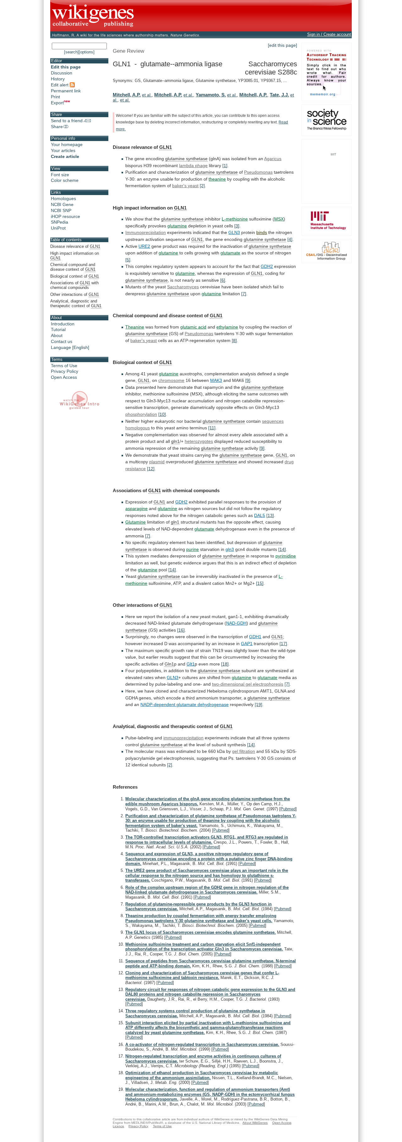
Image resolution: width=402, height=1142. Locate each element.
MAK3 (216, 380)
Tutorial (58, 329)
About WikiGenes (255, 1122)
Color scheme (65, 180)
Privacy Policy (64, 371)
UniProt (58, 228)
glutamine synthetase (186, 158)
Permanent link (66, 90)
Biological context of (74, 276)
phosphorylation (141, 414)
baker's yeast (143, 340)
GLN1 (165, 147)
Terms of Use (64, 365)
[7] (243, 293)
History (58, 78)
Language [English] (70, 347)
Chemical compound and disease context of (72, 267)
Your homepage (67, 144)
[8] (234, 340)
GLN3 (234, 232)
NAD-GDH (236, 623)
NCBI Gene (62, 204)
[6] (222, 280)
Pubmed (288, 809)
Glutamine (135, 522)
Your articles (63, 150)
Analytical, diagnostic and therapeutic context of (75, 303)
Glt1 (191, 663)
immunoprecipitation (183, 737)
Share (57, 126)
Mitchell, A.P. (127, 94)
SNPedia (59, 222)
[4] (289, 239)
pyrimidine (285, 555)
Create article (65, 156)
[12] (151, 468)
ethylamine (227, 326)
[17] (283, 643)
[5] (127, 259)
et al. (147, 94)
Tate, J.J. (279, 94)
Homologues (63, 198)
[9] (247, 380)
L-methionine (235, 218)
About (56, 335)
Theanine (134, 326)
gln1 (175, 441)
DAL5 (259, 515)
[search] (71, 52)
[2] (202, 185)
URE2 (144, 246)
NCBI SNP (61, 210)
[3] (236, 225)
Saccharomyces (183, 286)
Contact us (61, 341)
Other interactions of (74, 294)
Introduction (62, 323)
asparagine (136, 508)
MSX (279, 218)
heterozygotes (199, 441)
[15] (259, 583)
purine (192, 549)
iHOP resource (65, 216)
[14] (282, 549)
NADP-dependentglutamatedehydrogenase (184, 704)
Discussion (61, 72)
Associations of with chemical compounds (74, 285)
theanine (217, 179)
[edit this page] (282, 45)
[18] (225, 663)
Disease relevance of (75, 246)
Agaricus (272, 158)
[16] (181, 630)
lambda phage (193, 165)
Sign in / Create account (329, 34)
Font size (60, 174)
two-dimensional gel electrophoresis (247, 684)
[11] (211, 427)
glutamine (177, 225)
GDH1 (255, 636)
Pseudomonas (258, 172)
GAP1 (247, 643)
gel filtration (243, 751)
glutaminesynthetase (270, 246)
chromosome (171, 380)
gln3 (229, 549)
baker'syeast (185, 185)
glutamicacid (193, 326)
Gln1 (169, 663)
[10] (162, 414)
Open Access (64, 377)
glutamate (230, 252)
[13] (270, 515)
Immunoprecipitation (145, 232)
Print (55, 96)
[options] (87, 52)
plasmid (157, 461)
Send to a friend (67, 120)
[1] (224, 165)
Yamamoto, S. (211, 94)
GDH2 (267, 266)
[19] (258, 704)
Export (57, 102)
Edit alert (60, 84)
